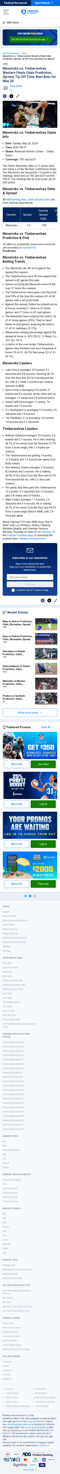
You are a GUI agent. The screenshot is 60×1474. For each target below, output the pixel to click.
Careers (9, 1389)
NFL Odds (7, 963)
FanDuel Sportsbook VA (13, 1120)
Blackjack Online (10, 1332)
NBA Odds (7, 972)
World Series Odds (11, 1019)
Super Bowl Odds (10, 967)
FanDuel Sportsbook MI (13, 1090)
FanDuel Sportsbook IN (13, 1077)
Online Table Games (12, 1345)
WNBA (5, 1248)
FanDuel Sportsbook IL (13, 1072)
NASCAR (6, 1244)
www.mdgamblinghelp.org (36, 1427)
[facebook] (5, 96)
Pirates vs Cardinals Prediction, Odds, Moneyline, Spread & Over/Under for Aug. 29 (15, 697)
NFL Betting (8, 1298)
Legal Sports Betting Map (14, 942)
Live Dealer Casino (11, 1336)
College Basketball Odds (14, 985)
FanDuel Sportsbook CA (13, 1051)
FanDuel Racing (10, 1193)
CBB (5, 1253)
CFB (4, 1231)
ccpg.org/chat (33, 1421)
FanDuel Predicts (10, 1201)
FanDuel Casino (10, 1188)
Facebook (7, 1362)
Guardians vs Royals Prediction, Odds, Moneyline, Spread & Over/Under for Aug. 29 (15, 653)
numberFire (29, 247)
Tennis (6, 1240)
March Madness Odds (13, 989)
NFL (4, 1141)
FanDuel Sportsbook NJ (13, 1099)
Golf (4, 1235)
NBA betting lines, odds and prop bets (28, 199)
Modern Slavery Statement (15, 938)
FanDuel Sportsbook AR (13, 1042)
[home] (30, 12)
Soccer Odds (9, 1011)
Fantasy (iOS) (9, 1265)
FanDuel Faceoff (10, 1197)
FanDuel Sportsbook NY (13, 1103)
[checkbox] (13, 590)
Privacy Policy (12, 1397)
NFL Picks (7, 1302)
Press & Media (41, 1406)
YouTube (6, 1375)
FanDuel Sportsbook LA (13, 1081)
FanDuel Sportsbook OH (13, 1107)
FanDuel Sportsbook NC (13, 1094)
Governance (40, 1389)
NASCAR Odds (9, 1015)
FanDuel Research (15, 3)
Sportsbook (42, 3)
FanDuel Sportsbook (12, 1180)
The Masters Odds (11, 1002)
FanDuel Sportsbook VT (13, 1125)
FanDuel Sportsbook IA (13, 1068)
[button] (30, 40)
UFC (4, 1159)
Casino (6, 1167)
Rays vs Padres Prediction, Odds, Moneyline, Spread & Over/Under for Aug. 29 (18, 638)
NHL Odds (7, 993)
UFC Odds (7, 1006)
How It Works (9, 925)
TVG (4, 1184)
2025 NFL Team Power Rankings (17, 1306)
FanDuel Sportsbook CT (13, 1059)
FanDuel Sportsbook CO (13, 1055)
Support (6, 912)
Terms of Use (12, 1402)
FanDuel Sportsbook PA (13, 1112)
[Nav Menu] (6, 12)
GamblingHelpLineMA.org (19, 1424)
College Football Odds (13, 980)
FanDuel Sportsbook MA (13, 1086)
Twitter (6, 1366)
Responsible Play (10, 933)
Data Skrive (16, 86)
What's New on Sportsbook (15, 920)
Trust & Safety (12, 1393)
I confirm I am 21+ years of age (32, 590)
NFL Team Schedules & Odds (16, 1311)
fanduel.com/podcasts (32, 538)
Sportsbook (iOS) (10, 1274)
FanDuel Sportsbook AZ (13, 1046)
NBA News (13, 22)
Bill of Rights (41, 1393)
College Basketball (11, 1150)
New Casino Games (12, 1327)
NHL (4, 1154)
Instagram (7, 1370)
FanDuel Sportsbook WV (13, 1129)
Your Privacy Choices (45, 1402)
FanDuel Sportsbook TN (13, 1116)
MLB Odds (7, 976)
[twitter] (11, 96)
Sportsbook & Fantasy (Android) (17, 1269)
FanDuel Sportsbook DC (13, 1064)
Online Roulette (10, 1340)
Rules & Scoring (10, 929)
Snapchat (7, 1379)
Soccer (6, 1163)
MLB (5, 1222)
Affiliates (7, 946)
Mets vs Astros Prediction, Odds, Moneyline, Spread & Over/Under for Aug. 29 (18, 623)
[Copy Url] (17, 96)
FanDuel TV (48, 531)
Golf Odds (7, 998)
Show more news (28, 712)
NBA (24, 53)
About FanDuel (9, 916)
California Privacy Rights (44, 1397)
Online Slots (8, 1323)
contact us (44, 1445)
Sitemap (6, 951)
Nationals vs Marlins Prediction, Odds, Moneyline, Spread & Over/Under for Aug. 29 (15, 683)
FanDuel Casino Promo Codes (16, 1349)
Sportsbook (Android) (12, 1278)
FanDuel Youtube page (20, 535)
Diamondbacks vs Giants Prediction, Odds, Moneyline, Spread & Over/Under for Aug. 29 (16, 668)
